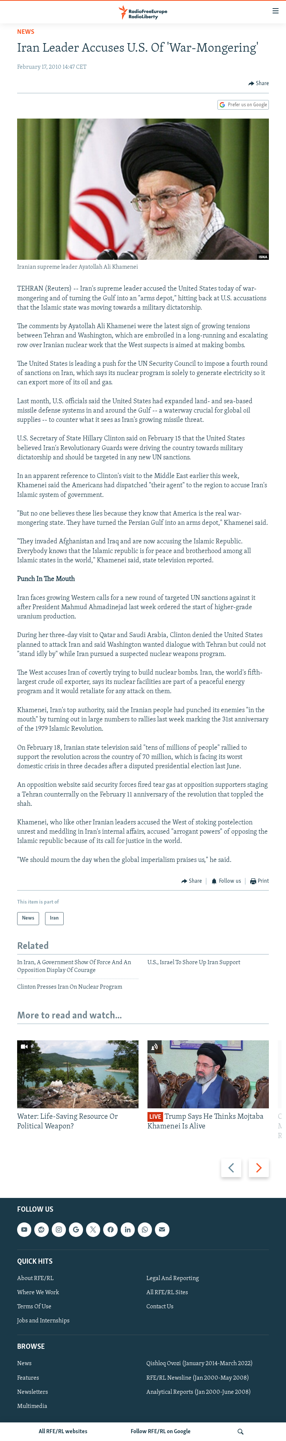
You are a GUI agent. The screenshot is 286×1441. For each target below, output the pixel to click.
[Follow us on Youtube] (24, 1229)
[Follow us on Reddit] (41, 1229)
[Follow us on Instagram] (59, 1229)
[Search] (240, 1431)
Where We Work (38, 1293)
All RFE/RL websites (63, 1432)
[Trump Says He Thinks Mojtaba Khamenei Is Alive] (208, 1074)
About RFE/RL (35, 1279)
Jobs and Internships (43, 1321)
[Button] (258, 83)
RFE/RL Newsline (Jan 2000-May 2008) (197, 1378)
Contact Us (160, 1307)
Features (28, 1378)
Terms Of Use (34, 1307)
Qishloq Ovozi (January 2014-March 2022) (199, 1364)
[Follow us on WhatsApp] (145, 1229)
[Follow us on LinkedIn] (128, 1229)
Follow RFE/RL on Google (161, 1432)
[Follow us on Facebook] (110, 1229)
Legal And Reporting (172, 1279)
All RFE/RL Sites (167, 1293)
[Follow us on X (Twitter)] (93, 1229)
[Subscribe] (162, 1229)
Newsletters (32, 1392)
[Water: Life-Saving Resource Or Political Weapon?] (78, 1074)
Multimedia (32, 1406)
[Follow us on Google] (76, 1229)
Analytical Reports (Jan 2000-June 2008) (198, 1392)
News (25, 32)
